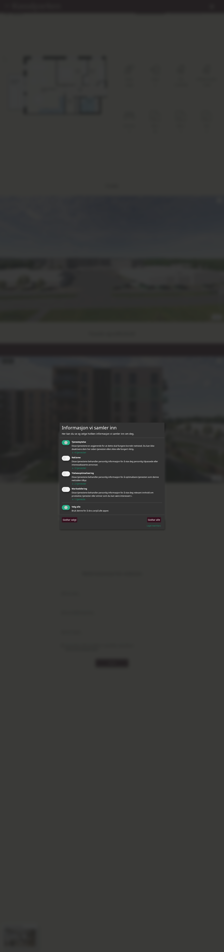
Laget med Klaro (154, 525)
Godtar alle (154, 519)
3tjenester (79, 468)
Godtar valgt (69, 519)
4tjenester (79, 452)
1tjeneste (78, 499)
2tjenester (79, 483)
